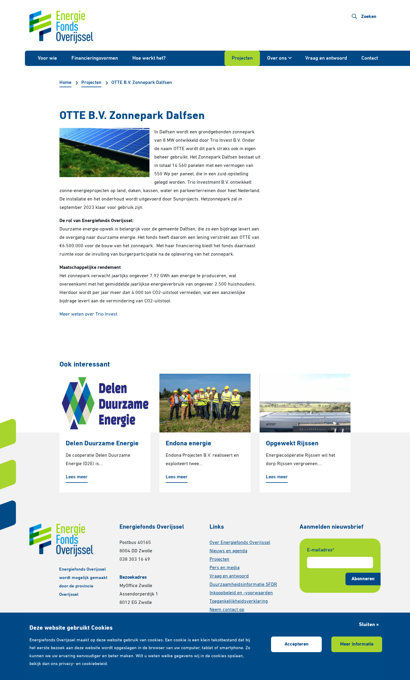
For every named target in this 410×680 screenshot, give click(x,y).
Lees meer (77, 477)
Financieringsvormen (94, 58)
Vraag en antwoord (326, 58)
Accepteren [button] (297, 644)
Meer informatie (356, 644)
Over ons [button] (277, 58)
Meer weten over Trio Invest (88, 314)
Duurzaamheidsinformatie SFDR (243, 584)
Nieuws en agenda (228, 551)
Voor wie (47, 58)
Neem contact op (227, 609)
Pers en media (225, 568)
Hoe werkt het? (149, 58)
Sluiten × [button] (369, 624)
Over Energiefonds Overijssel (240, 542)
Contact (369, 58)
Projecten (242, 58)
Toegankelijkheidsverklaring (239, 601)
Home (65, 82)
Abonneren (363, 579)
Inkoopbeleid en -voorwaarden (241, 593)
